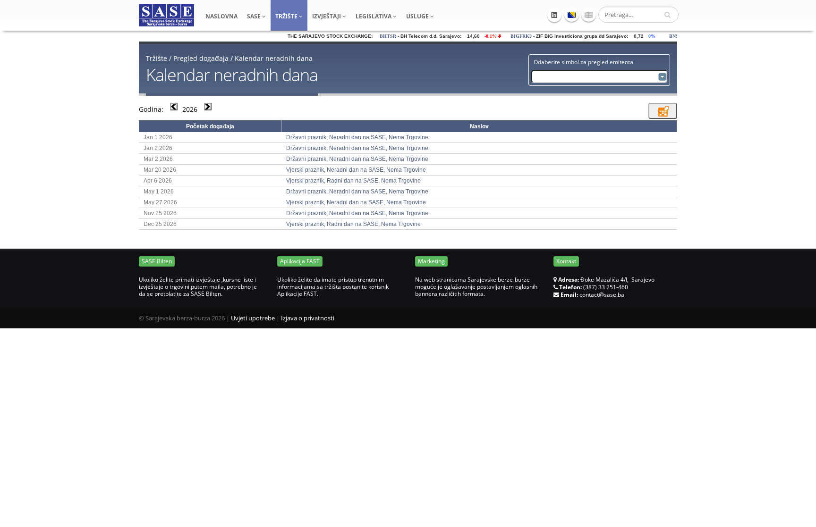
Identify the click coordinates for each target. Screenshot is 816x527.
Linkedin (554, 15)
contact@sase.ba (601, 295)
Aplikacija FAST (300, 261)
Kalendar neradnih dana (274, 58)
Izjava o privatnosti (307, 318)
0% (646, 36)
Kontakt (566, 261)
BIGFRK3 (513, 36)
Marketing (431, 261)
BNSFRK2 (672, 36)
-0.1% (484, 36)
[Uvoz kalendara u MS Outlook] (662, 111)
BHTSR (380, 36)
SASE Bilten (157, 261)
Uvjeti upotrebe (253, 318)
